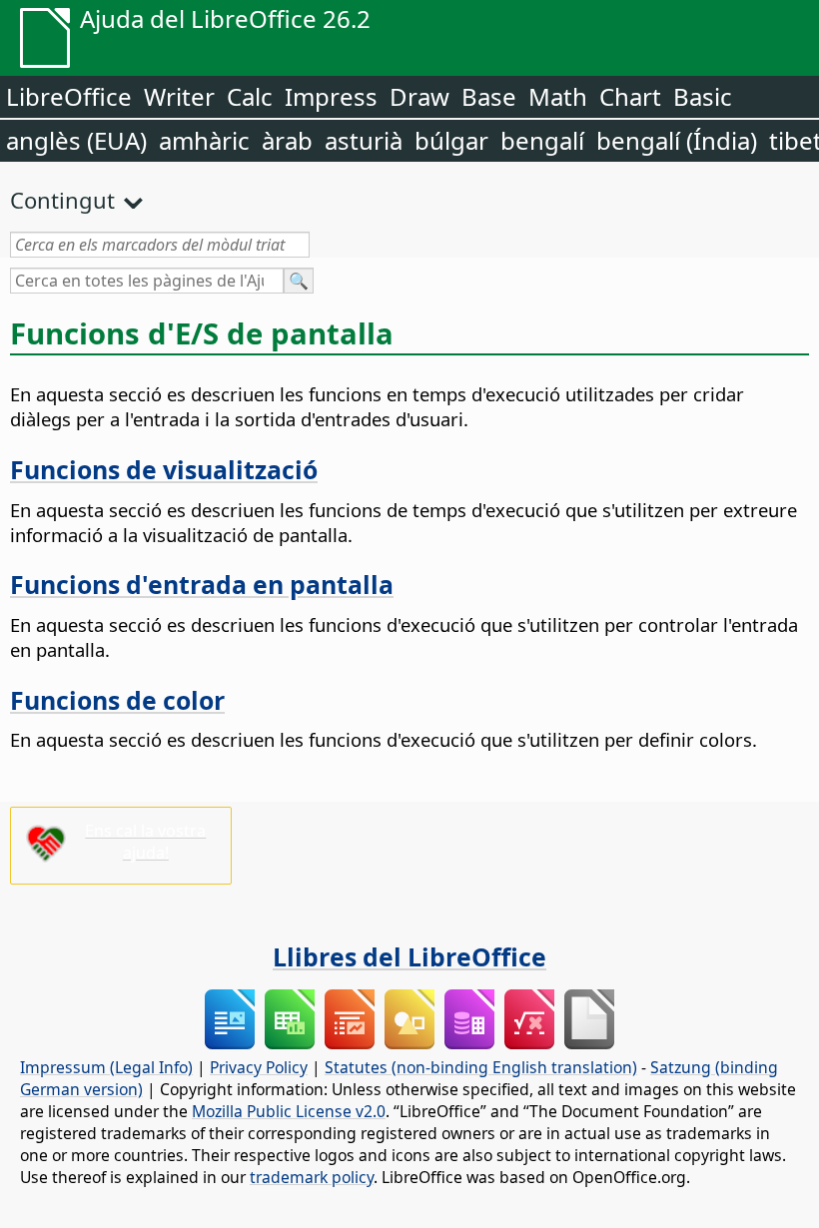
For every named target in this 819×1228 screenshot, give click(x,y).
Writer (179, 96)
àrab (287, 140)
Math (557, 96)
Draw (419, 96)
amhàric (204, 140)
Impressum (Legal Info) (106, 1067)
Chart (630, 96)
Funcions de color (117, 700)
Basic (702, 96)
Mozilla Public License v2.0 (289, 1111)
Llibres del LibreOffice (409, 956)
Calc (250, 96)
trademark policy (312, 1177)
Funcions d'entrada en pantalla (202, 584)
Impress (331, 96)
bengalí (542, 140)
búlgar (451, 140)
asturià (364, 140)
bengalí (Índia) (676, 140)
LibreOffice (69, 96)
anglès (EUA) (76, 140)
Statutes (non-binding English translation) (481, 1067)
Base (488, 96)
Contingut (62, 200)
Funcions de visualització (164, 469)
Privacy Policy (259, 1067)
